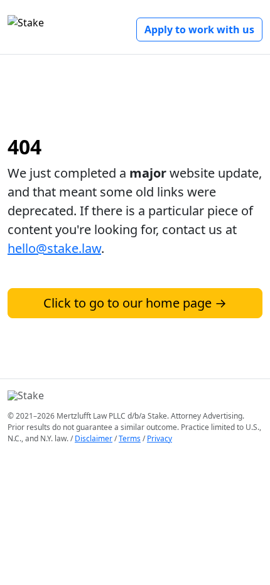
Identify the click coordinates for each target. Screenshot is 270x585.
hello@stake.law (54, 248)
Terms (130, 438)
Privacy (159, 438)
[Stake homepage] (26, 24)
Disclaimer (93, 438)
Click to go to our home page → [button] (135, 302)
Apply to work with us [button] (199, 29)
